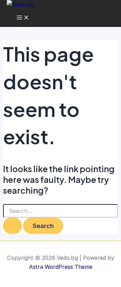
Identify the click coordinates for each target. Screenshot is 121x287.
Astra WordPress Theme (60, 266)
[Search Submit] (12, 226)
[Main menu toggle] (23, 18)
